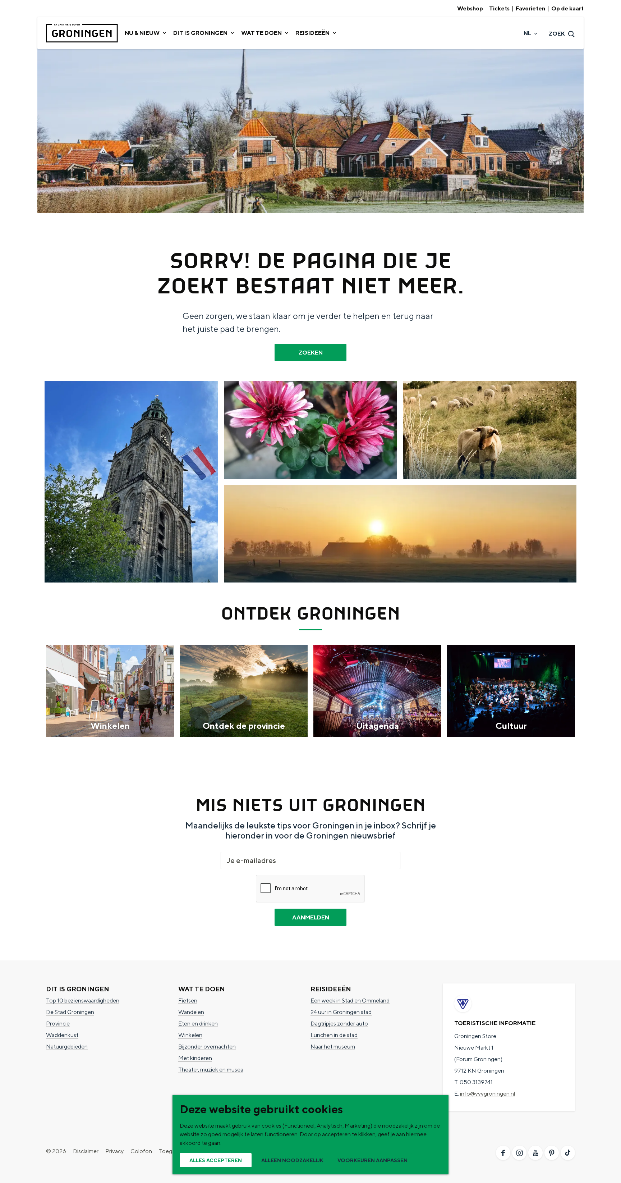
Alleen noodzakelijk (292, 1160)
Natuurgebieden (67, 1046)
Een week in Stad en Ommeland (350, 1000)
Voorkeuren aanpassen (372, 1160)
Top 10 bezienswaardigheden (82, 1000)
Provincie (58, 1023)
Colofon (141, 1151)
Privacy (114, 1151)
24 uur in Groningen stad (341, 1012)
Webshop (470, 9)
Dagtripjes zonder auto (339, 1023)
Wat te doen (201, 989)
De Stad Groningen (70, 1012)
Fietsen (187, 1000)
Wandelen (191, 1012)
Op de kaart (567, 9)
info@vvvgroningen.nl (487, 1093)
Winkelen (190, 1035)
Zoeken (311, 352)
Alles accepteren (215, 1160)
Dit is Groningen (77, 989)
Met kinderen (195, 1058)
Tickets (499, 9)
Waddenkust (62, 1035)
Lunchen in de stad (334, 1035)
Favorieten (530, 9)
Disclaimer (85, 1151)
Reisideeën (330, 989)
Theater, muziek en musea (210, 1069)
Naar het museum (332, 1046)
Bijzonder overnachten (207, 1046)
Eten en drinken (198, 1023)
